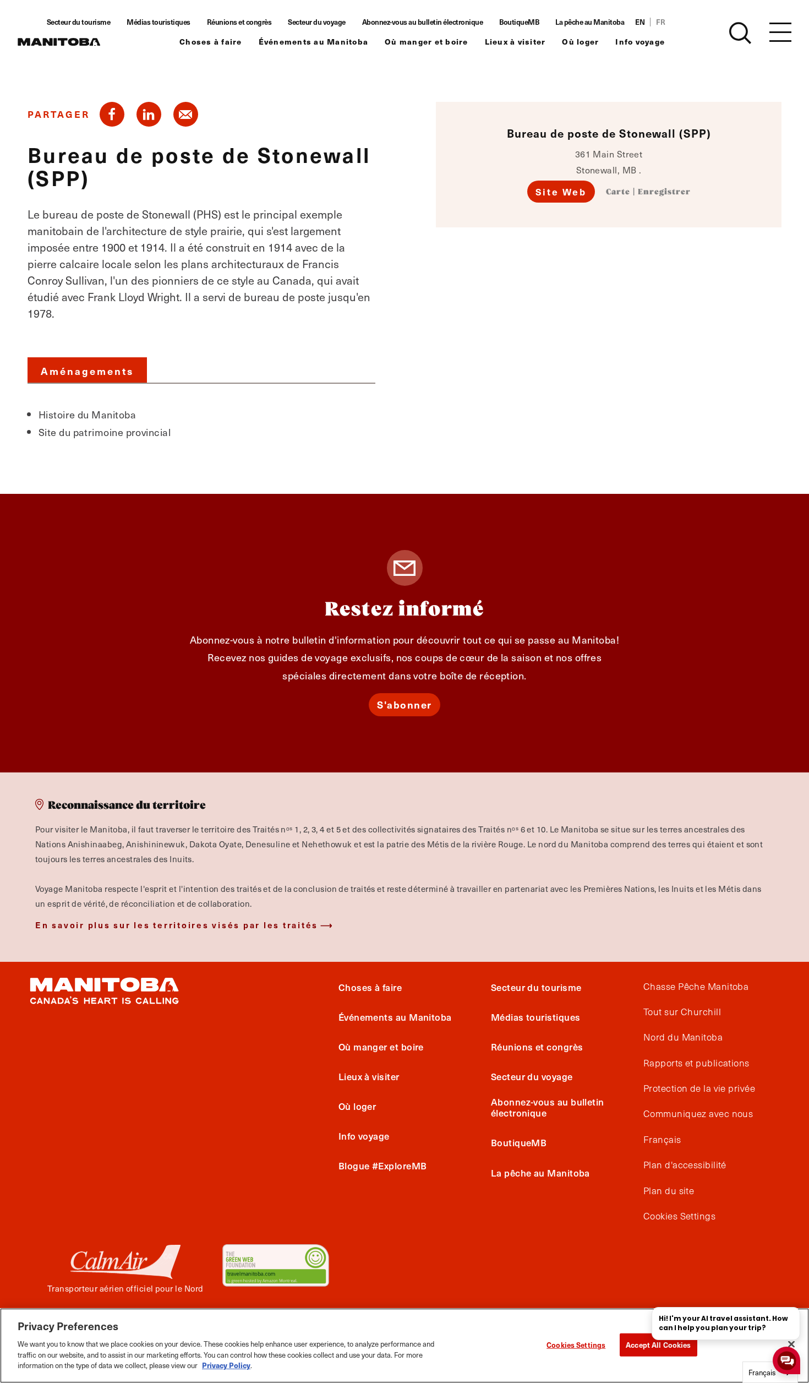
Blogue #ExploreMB (382, 1165)
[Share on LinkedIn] (148, 114)
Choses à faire (210, 41)
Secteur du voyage (317, 22)
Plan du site (668, 1190)
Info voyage (640, 41)
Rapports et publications (696, 1063)
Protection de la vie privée (699, 1088)
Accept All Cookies (658, 1344)
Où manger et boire (426, 41)
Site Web (561, 191)
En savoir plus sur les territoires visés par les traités (176, 924)
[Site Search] (740, 33)
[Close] (791, 1344)
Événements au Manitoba (314, 41)
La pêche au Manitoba (589, 22)
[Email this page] (185, 114)
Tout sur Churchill (682, 1011)
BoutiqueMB (519, 22)
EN (639, 22)
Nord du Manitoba (683, 1037)
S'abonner (404, 704)
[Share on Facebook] (112, 114)
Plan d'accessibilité (684, 1164)
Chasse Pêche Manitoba (695, 986)
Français (662, 1139)
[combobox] (770, 1372)
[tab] (87, 370)
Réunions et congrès (239, 22)
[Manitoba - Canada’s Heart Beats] (59, 41)
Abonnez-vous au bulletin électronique (422, 22)
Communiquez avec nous (698, 1113)
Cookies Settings (575, 1344)
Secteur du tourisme (79, 22)
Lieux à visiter (515, 41)
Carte (618, 192)
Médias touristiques (158, 22)
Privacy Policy (226, 1364)
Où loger (580, 41)
